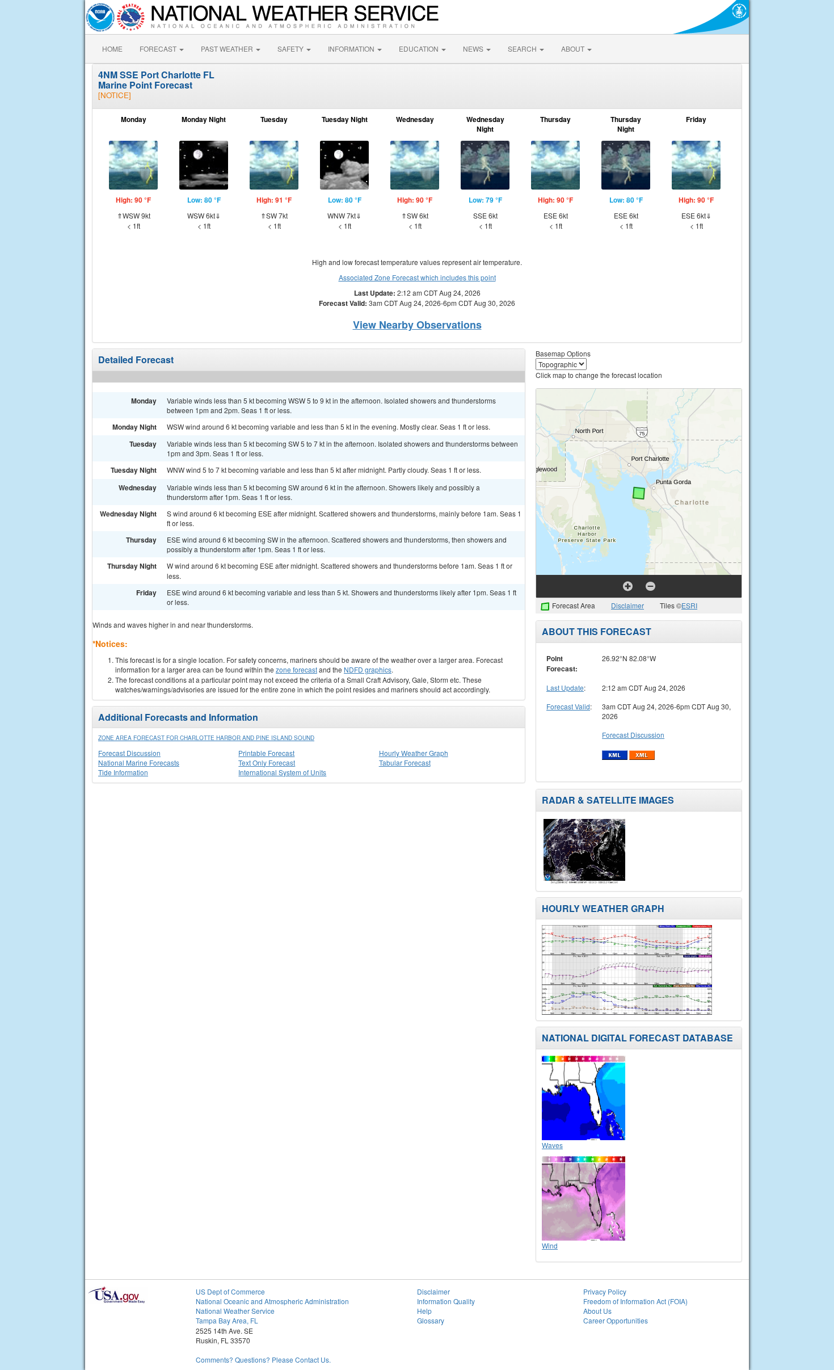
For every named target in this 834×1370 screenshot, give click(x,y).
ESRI (689, 605)
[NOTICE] (114, 95)
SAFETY (291, 48)
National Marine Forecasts (138, 762)
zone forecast (296, 669)
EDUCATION (419, 48)
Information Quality (446, 1301)
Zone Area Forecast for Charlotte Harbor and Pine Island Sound (206, 738)
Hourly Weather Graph (413, 753)
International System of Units (282, 772)
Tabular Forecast (405, 762)
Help (424, 1311)
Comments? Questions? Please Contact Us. (263, 1359)
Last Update (565, 687)
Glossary (430, 1320)
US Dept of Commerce (230, 1291)
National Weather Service (235, 1311)
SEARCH (523, 48)
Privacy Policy (604, 1291)
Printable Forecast (266, 753)
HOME (112, 48)
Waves (552, 1145)
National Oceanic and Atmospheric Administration (272, 1301)
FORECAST (159, 48)
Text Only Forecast (266, 762)
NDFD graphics (367, 669)
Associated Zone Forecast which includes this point (417, 277)
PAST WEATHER (228, 48)
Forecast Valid (568, 706)
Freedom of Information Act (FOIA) (635, 1301)
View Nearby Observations (417, 324)
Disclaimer (627, 605)
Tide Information (123, 772)
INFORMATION (352, 48)
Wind (550, 1245)
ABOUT (573, 48)
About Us (597, 1311)
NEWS (474, 48)
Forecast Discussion (129, 753)
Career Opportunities (615, 1320)
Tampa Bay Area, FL (227, 1320)
